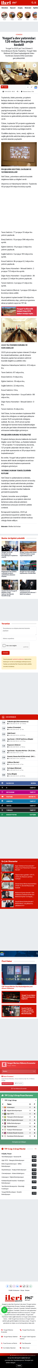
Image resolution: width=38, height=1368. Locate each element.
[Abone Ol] (35, 87)
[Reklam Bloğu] (19, 954)
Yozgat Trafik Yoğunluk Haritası (28, 1337)
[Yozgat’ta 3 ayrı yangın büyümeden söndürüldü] (28, 565)
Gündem (4, 8)
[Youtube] (20, 1286)
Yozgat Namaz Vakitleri (11, 1336)
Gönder (5, 653)
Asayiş (20, 8)
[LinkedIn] (17, 1286)
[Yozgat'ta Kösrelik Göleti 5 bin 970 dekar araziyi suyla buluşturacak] (28, 546)
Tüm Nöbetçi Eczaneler (20, 1088)
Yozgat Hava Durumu (28, 1330)
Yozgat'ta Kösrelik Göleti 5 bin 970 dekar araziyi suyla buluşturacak (28, 554)
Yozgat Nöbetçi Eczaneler (7, 1331)
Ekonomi (28, 8)
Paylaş (5, 87)
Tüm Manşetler (26, 1343)
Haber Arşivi (25, 1348)
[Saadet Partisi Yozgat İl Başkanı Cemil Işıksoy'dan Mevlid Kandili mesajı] (10, 584)
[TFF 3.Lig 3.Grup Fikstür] (35, 1149)
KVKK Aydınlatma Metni (24, 1362)
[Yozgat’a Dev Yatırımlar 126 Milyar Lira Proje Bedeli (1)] (19, 154)
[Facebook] (7, 1286)
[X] (10, 1286)
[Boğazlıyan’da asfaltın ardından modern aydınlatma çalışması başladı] (10, 565)
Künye (22, 1290)
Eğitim (35, 8)
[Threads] (27, 1286)
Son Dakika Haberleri (9, 1348)
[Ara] (32, 3)
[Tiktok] (24, 1286)
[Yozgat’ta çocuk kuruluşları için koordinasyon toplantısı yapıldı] (10, 546)
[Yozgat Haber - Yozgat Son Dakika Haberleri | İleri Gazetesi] (9, 2)
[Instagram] (14, 1286)
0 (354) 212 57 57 (8, 1083)
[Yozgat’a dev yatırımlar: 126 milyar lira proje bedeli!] (19, 73)
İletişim (27, 1290)
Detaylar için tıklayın (19, 1142)
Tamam (19, 1365)
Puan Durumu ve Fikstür (10, 1343)
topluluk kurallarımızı (18, 659)
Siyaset (13, 8)
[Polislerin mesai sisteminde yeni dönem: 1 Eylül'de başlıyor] (28, 584)
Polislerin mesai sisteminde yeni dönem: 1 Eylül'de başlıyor (28, 592)
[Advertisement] (19, 209)
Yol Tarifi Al (19, 1083)
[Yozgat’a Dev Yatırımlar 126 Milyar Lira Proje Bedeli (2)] (19, 330)
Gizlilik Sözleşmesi (14, 1290)
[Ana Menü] (35, 3)
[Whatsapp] (30, 1286)
